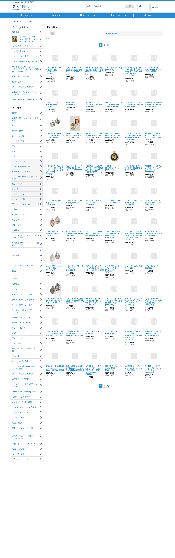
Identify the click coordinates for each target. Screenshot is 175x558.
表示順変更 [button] (112, 33)
